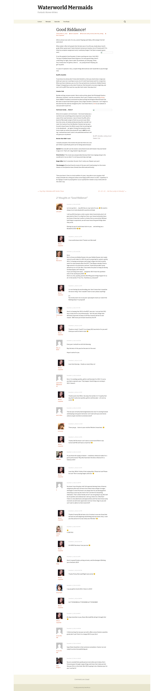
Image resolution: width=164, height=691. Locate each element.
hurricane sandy (85, 33)
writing (101, 33)
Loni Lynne (58, 211)
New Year (97, 33)
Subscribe (57, 21)
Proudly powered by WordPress (82, 687)
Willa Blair (58, 459)
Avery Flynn (59, 592)
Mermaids (48, 21)
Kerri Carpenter (74, 33)
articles (102, 97)
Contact (40, 21)
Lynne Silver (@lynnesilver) (59, 384)
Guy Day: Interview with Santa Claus (51, 191)
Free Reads (66, 21)
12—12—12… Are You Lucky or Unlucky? (112, 191)
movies (92, 33)
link (95, 103)
